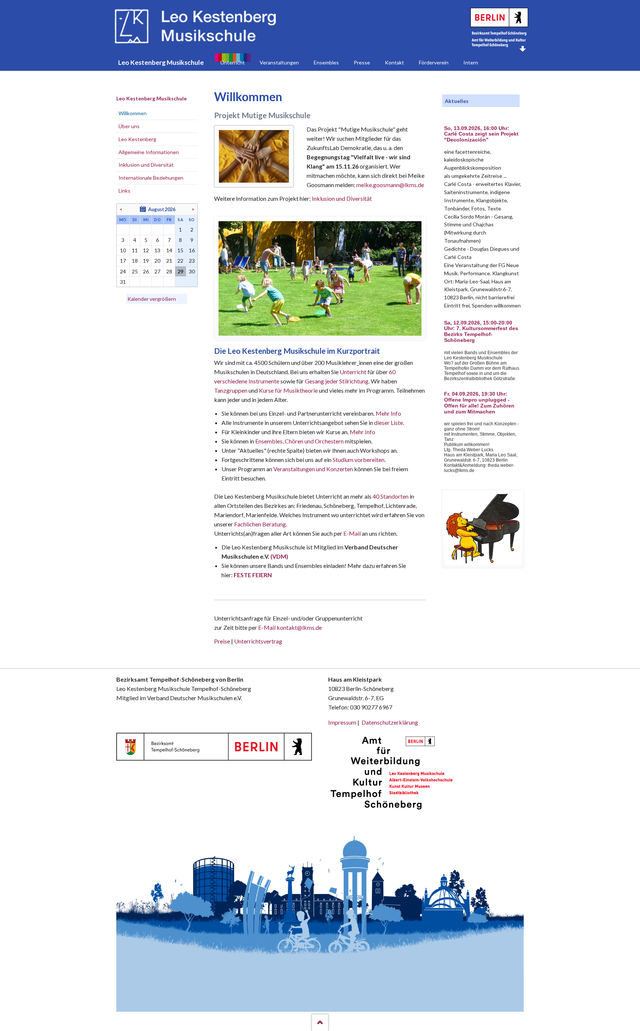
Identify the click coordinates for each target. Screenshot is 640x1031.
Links (124, 190)
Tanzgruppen (231, 390)
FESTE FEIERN (253, 574)
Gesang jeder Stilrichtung (337, 381)
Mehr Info (388, 413)
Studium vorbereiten (358, 459)
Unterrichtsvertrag (258, 641)
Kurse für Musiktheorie (288, 390)
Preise (222, 641)
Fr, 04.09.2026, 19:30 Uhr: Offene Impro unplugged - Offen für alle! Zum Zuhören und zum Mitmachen (479, 402)
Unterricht (353, 371)
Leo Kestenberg (137, 139)
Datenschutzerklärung (389, 722)
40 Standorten (391, 496)
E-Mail (352, 533)
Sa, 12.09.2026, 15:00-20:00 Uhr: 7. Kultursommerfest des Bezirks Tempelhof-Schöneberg (481, 331)
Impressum (342, 722)
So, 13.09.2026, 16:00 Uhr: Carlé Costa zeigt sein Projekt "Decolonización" (481, 134)
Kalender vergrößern (151, 299)
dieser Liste (388, 422)
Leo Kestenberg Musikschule (151, 98)
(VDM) (279, 556)
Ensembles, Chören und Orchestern (299, 441)
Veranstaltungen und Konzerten (313, 468)
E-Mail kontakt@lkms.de (289, 627)
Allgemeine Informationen (149, 152)
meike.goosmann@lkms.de (390, 184)
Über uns (129, 126)
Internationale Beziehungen (151, 177)
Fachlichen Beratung (259, 524)
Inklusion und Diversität (342, 198)
